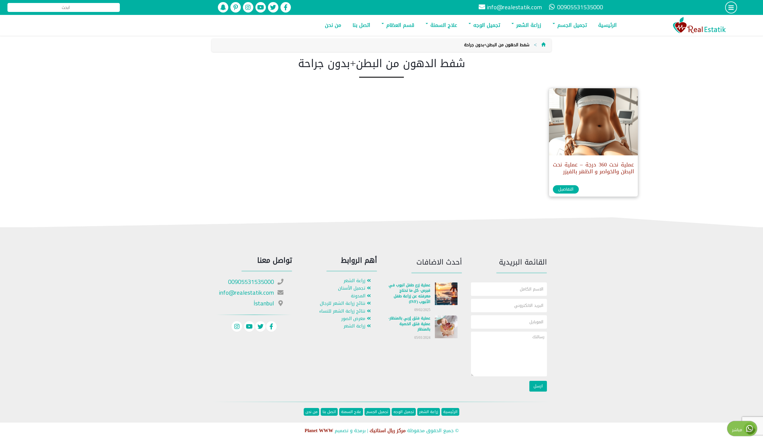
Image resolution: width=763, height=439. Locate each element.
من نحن (333, 25)
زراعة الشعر (527, 25)
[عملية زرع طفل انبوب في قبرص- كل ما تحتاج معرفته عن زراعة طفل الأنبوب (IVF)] (446, 295)
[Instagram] (236, 327)
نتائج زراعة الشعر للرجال (343, 303)
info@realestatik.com (514, 7)
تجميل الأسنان (352, 288)
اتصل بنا (361, 25)
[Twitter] (260, 327)
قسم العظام (399, 25)
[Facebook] (271, 327)
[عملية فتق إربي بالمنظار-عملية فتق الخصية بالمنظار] (446, 328)
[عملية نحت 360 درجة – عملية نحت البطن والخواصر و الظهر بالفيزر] (593, 123)
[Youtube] (248, 327)
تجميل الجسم (571, 25)
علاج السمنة (443, 25)
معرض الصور (354, 319)
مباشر (738, 430)
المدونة (359, 296)
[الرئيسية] (543, 45)
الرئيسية (607, 25)
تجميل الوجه (486, 25)
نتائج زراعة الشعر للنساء (343, 311)
